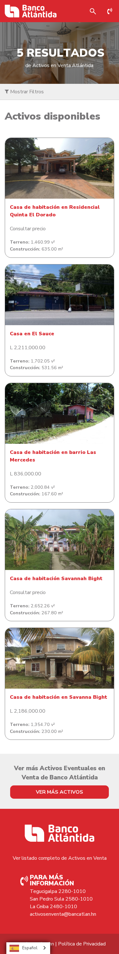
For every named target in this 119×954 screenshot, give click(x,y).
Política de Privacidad (82, 943)
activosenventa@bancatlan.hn (63, 914)
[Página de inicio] (30, 11)
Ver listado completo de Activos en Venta (60, 858)
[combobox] (28, 948)
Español (29, 948)
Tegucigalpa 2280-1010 (58, 891)
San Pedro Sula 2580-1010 (61, 898)
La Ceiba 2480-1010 (53, 906)
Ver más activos (59, 792)
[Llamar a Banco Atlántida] (111, 11)
